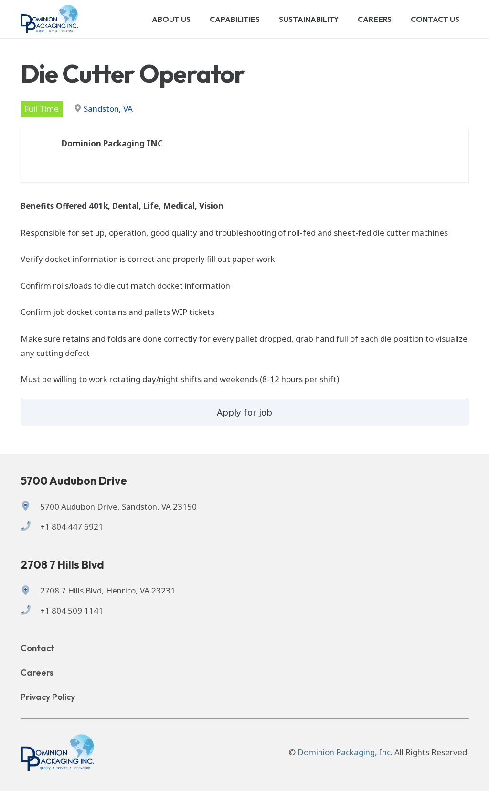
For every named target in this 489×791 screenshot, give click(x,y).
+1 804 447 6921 (71, 526)
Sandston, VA (108, 108)
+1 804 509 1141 (71, 610)
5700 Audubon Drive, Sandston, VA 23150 (118, 506)
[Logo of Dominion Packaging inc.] (49, 19)
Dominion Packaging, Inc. (345, 752)
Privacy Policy (48, 696)
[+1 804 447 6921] (30, 527)
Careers (37, 672)
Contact (37, 648)
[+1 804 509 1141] (30, 611)
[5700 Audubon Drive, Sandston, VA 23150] (30, 507)
